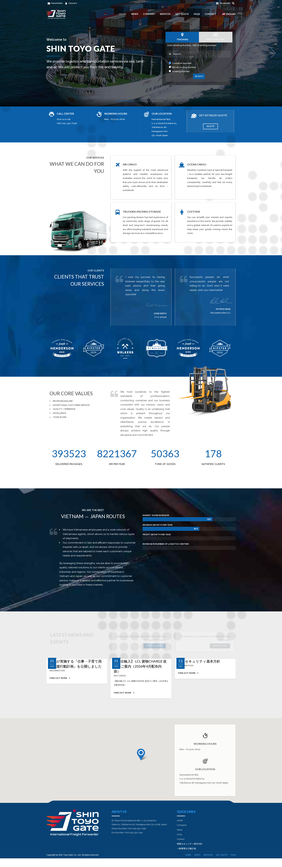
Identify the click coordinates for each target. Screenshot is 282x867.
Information (57, 670)
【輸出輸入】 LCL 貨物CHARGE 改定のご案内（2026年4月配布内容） (140, 666)
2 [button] (141, 102)
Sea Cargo (120, 675)
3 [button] (157, 102)
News (134, 14)
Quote (210, 126)
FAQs (197, 14)
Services (165, 14)
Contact (210, 14)
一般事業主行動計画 (186, 848)
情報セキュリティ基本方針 (199, 661)
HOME (122, 14)
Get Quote (182, 14)
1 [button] (125, 101)
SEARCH (199, 76)
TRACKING (182, 39)
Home (188, 855)
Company (149, 14)
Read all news (155, 645)
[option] (141, 53)
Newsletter (220, 645)
